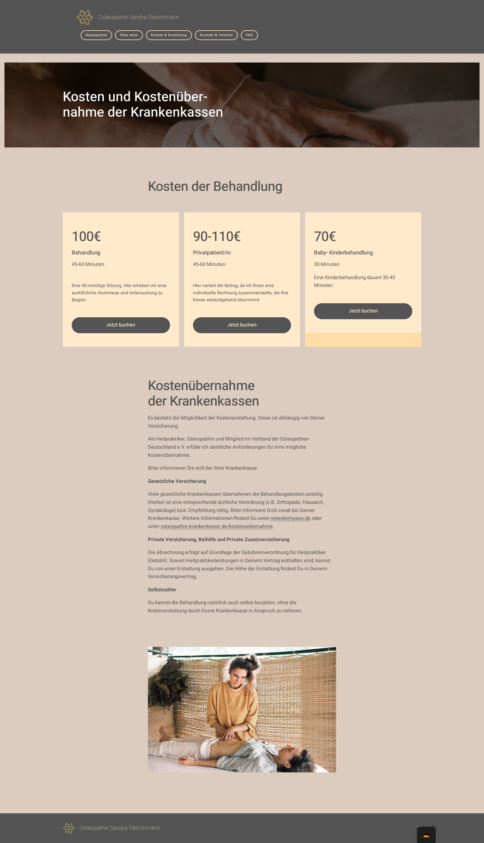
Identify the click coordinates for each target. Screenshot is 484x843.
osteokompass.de (291, 518)
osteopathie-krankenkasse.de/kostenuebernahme (217, 526)
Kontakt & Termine (216, 35)
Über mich (129, 35)
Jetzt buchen (120, 325)
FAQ (249, 35)
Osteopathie (96, 35)
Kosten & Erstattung (169, 35)
